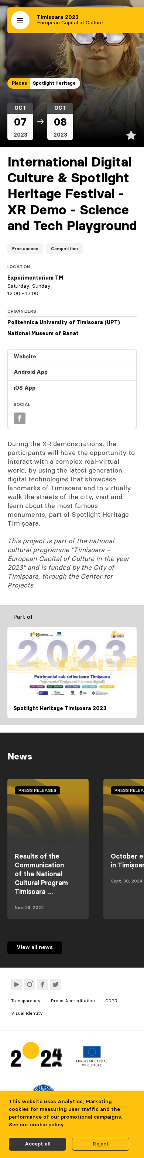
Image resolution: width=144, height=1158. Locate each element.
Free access (25, 248)
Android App (31, 372)
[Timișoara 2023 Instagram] (29, 984)
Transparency (26, 1001)
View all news (35, 947)
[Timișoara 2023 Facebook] (42, 984)
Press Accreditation (73, 1001)
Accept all (38, 1144)
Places (19, 83)
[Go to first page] (36, 1056)
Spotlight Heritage (54, 83)
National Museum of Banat (43, 333)
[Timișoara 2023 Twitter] (55, 984)
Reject (101, 1144)
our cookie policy (42, 1124)
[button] (20, 20)
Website (25, 356)
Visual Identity (27, 1013)
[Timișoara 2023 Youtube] (16, 984)
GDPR (111, 1001)
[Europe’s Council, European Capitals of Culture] (91, 1065)
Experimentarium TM (35, 278)
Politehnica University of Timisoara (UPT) (63, 322)
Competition (64, 248)
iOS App (24, 388)
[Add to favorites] (131, 135)
